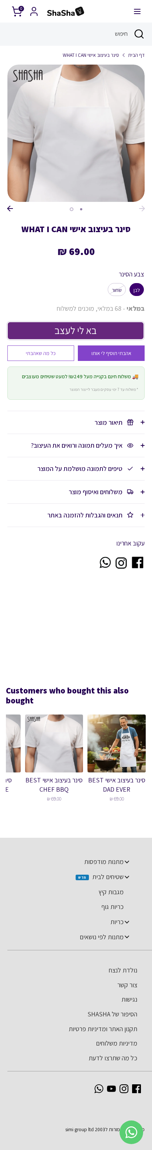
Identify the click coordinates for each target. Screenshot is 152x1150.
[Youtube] (111, 1088)
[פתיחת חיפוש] (139, 34)
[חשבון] (34, 9)
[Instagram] (124, 1088)
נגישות (129, 999)
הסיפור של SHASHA (112, 1014)
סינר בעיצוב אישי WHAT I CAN (91, 55)
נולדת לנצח (123, 970)
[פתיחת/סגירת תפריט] (137, 11)
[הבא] (142, 208)
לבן (137, 290)
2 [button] (71, 209)
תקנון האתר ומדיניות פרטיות (103, 1029)
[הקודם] (10, 208)
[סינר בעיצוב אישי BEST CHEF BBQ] (54, 744)
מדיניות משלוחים (116, 1043)
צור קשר (127, 985)
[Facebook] (136, 1088)
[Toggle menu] (127, 862)
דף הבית (136, 55)
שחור (117, 290)
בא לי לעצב (76, 330)
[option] (76, 133)
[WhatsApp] (98, 1088)
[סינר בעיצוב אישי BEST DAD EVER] (116, 744)
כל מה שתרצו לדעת (113, 1058)
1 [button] (81, 209)
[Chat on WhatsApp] (104, 567)
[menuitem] (72, 861)
